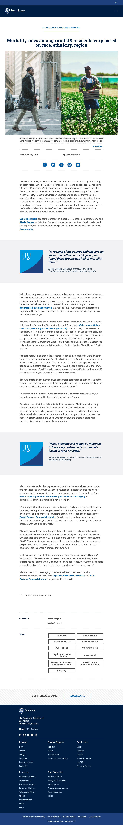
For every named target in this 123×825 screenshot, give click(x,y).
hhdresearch (89, 655)
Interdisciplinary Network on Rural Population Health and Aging (52, 496)
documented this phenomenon (36, 307)
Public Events (90, 635)
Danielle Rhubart (28, 219)
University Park (90, 648)
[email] (69, 165)
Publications (61, 648)
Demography (26, 229)
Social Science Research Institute (37, 517)
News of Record (90, 641)
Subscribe (77, 696)
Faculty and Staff (62, 641)
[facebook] (45, 165)
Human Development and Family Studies (61, 663)
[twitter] (53, 165)
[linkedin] (61, 165)
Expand (97, 147)
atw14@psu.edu (55, 623)
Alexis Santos (27, 222)
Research (62, 635)
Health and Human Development (61, 28)
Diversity (61, 671)
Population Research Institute (68, 575)
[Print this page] (78, 165)
